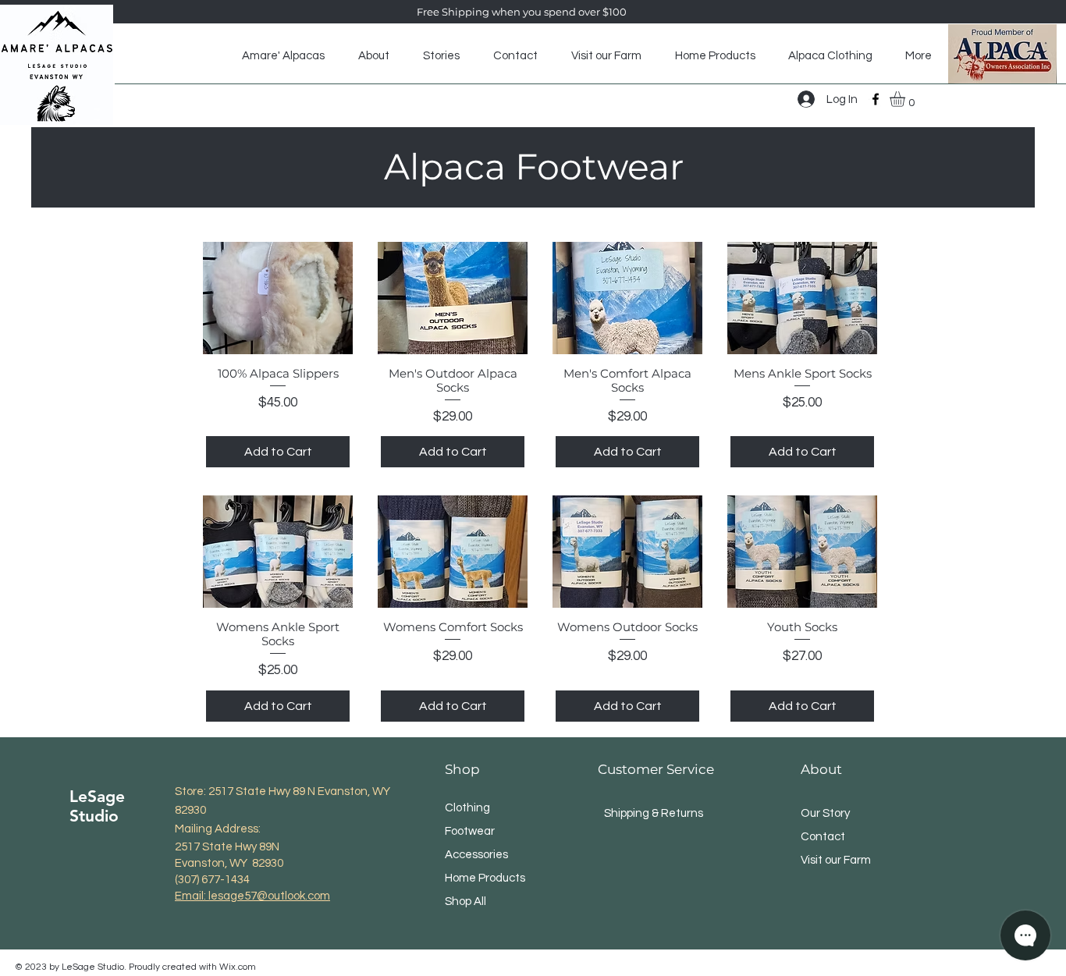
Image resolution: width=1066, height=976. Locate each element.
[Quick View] (278, 298)
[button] (906, 99)
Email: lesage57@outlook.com (252, 896)
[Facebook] (875, 99)
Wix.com (237, 967)
